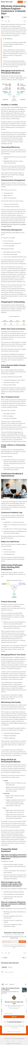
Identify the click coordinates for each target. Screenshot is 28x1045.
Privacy (13, 1038)
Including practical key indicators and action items (10, 992)
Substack (8, 1043)
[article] (14, 992)
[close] (24, 996)
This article (19, 78)
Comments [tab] (4, 967)
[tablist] (7, 967)
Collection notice (21, 1038)
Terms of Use (21, 1025)
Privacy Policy (15, 1027)
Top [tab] (2, 984)
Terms (16, 1038)
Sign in (25, 2)
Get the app (19, 1041)
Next (23, 957)
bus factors (4, 298)
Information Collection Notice (18, 1026)
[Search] (25, 984)
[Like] (2, 21)
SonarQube (6, 793)
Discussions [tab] (11, 984)
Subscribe (20, 2)
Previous (5, 957)
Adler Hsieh (6, 16)
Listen (25, 17)
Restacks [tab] (10, 967)
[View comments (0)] (5, 21)
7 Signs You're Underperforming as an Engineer (10, 988)
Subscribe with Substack (15, 1022)
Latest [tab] (6, 984)
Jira (5, 808)
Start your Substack (11, 1041)
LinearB (6, 780)
